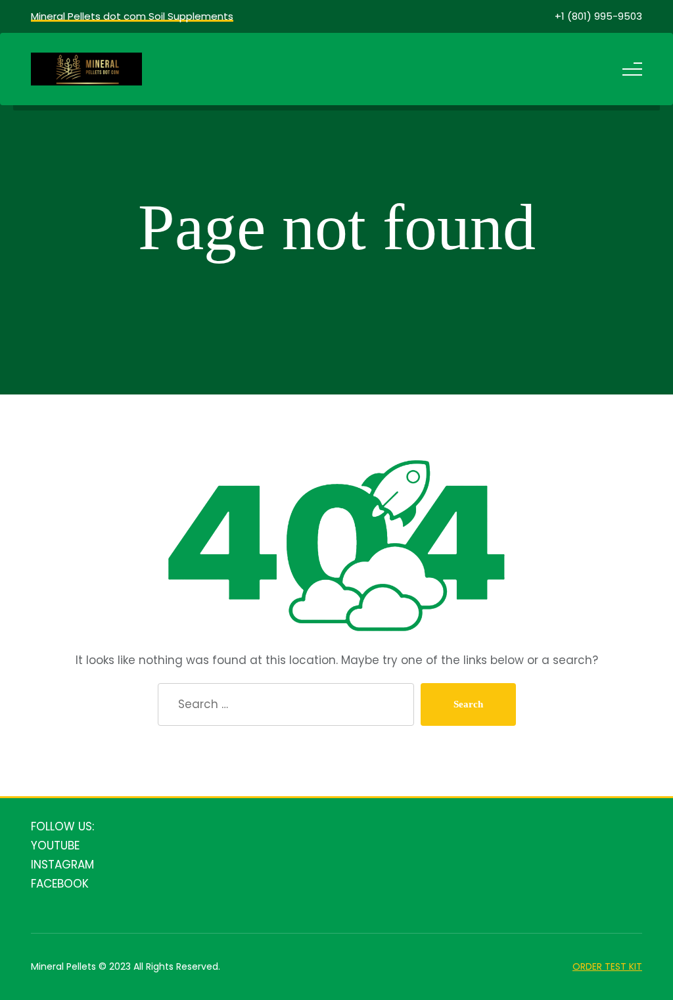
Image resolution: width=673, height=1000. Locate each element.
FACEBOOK (60, 884)
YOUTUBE (55, 845)
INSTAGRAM (62, 864)
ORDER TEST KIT (607, 966)
